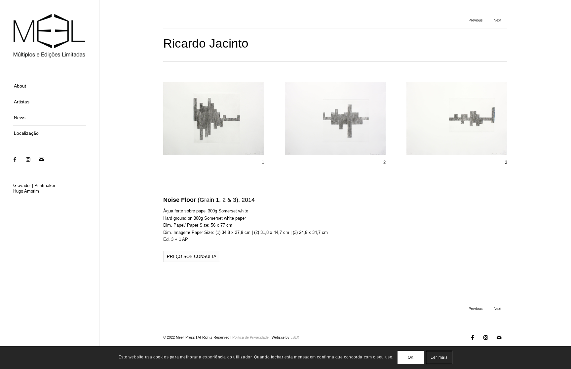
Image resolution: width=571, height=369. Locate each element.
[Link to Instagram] (28, 159)
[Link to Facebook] (14, 159)
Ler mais (439, 357)
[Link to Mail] (41, 159)
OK (411, 357)
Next (497, 20)
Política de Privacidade (250, 337)
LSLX (294, 337)
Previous (476, 20)
